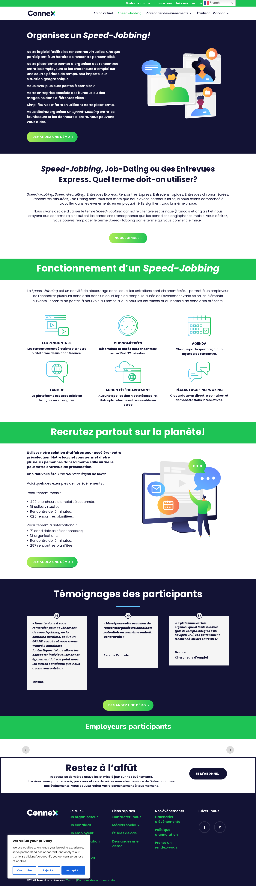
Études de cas (135, 3)
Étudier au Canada (211, 13)
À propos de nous (160, 3)
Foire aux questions (189, 3)
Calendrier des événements (167, 13)
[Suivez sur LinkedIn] (220, 827)
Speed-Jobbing (129, 13)
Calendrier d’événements (167, 819)
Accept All (73, 870)
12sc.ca (70, 880)
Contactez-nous (126, 817)
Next (230, 750)
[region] (48, 856)
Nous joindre (127, 238)
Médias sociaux (125, 825)
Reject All (49, 870)
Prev (26, 750)
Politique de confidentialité (96, 880)
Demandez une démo (51, 137)
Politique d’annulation (166, 832)
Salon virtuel (103, 13)
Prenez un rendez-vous (166, 845)
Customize (24, 870)
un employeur (82, 833)
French (214, 2)
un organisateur (84, 817)
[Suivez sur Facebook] (204, 827)
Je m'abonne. (207, 773)
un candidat (80, 825)
